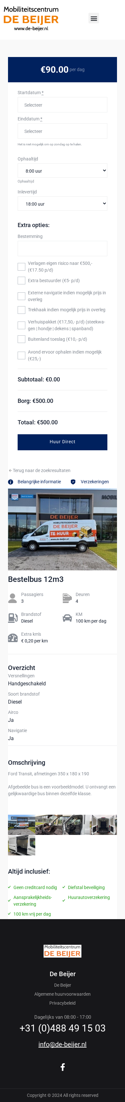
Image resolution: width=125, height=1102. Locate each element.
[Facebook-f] (62, 1067)
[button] (93, 18)
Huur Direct (63, 441)
